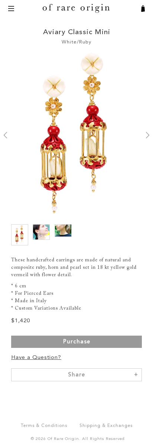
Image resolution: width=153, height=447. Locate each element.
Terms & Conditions (44, 426)
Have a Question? (36, 357)
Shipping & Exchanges (106, 426)
